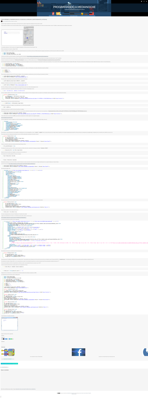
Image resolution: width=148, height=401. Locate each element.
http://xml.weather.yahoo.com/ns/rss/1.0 (21, 221)
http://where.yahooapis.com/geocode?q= (28, 141)
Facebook (144, 1)
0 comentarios (4, 367)
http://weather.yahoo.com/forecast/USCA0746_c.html (47, 223)
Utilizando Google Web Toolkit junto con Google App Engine (9, 363)
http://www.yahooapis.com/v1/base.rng (21, 170)
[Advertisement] (14, 399)
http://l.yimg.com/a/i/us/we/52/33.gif (24, 242)
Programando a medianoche (74, 7)
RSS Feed (147, 1)
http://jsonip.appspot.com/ (20, 76)
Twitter (142, 1)
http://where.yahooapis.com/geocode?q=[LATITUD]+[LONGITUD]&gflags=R (22, 163)
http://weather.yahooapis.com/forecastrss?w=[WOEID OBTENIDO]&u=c (13, 217)
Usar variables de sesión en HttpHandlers (36, 356)
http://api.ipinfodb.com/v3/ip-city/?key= (28, 98)
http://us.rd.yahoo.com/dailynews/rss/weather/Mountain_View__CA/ (23, 223)
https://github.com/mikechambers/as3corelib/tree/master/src (37, 56)
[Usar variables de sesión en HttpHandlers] (36, 352)
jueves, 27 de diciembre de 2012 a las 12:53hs (8, 21)
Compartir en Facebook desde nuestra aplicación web (107, 356)
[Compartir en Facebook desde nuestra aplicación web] (106, 352)
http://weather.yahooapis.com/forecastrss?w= (30, 207)
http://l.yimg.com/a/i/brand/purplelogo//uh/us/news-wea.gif (23, 234)
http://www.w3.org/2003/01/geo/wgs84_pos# (43, 221)
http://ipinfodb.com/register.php (7, 117)
